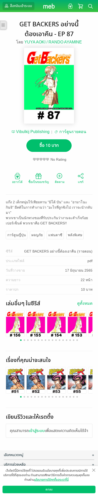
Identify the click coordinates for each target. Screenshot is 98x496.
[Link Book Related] (15, 380)
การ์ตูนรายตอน (72, 132)
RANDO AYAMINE (65, 42)
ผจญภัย (37, 235)
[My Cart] (80, 6)
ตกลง (49, 489)
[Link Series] (15, 324)
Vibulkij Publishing (33, 132)
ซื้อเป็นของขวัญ (38, 182)
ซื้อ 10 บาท (49, 145)
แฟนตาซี (55, 235)
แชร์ (80, 182)
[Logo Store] (49, 6)
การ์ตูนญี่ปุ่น (16, 235)
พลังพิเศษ (75, 235)
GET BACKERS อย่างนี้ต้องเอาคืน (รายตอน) (58, 251)
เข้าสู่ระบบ (37, 431)
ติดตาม (60, 182)
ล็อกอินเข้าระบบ (20, 6)
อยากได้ (17, 182)
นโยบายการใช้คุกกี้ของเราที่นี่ (51, 479)
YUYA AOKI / (36, 42)
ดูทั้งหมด (84, 303)
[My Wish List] (70, 6)
